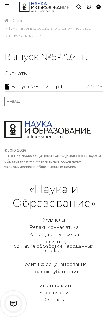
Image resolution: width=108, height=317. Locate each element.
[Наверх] (92, 301)
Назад (13, 101)
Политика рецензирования (54, 264)
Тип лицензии (54, 285)
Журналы (54, 220)
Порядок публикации (54, 271)
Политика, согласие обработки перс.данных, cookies (54, 246)
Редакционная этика (54, 227)
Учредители (54, 292)
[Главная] (6, 21)
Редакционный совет (54, 234)
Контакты (54, 300)
